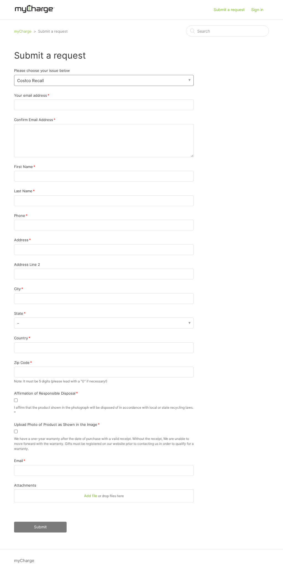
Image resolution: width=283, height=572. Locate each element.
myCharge (23, 31)
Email (18, 460)
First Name (23, 166)
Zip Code (22, 362)
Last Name (23, 191)
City (17, 289)
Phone (19, 215)
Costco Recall (30, 80)
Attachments (25, 485)
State (18, 313)
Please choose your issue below (42, 70)
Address (21, 240)
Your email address (30, 95)
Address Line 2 (27, 264)
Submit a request (229, 9)
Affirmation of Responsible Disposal (44, 393)
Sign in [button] (257, 9)
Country (21, 338)
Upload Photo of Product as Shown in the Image (55, 424)
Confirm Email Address (33, 119)
